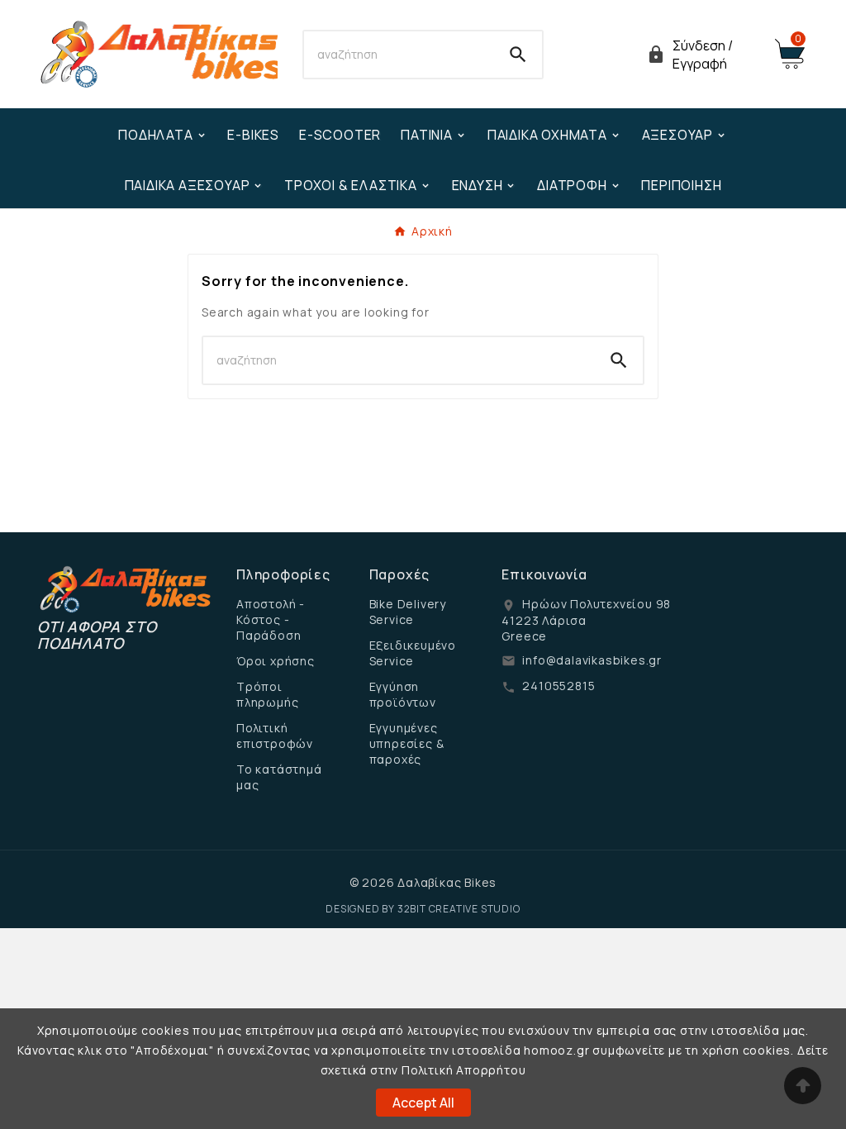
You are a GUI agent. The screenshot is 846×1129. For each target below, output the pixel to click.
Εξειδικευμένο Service (412, 653)
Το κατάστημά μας (279, 777)
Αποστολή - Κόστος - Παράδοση (270, 619)
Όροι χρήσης (275, 661)
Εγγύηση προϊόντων (402, 694)
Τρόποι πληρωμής (267, 694)
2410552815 (558, 685)
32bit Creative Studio (458, 909)
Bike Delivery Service (407, 611)
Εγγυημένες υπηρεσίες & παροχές (406, 743)
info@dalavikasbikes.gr (592, 660)
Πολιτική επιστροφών (274, 735)
